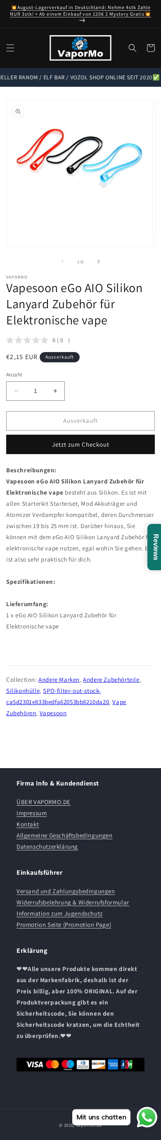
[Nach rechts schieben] (99, 261)
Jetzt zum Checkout (80, 444)
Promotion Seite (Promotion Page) (64, 924)
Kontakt (28, 824)
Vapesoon (53, 713)
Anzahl (14, 374)
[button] (10, 48)
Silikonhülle (23, 691)
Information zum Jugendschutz (60, 913)
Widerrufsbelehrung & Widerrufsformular (73, 902)
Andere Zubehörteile (111, 679)
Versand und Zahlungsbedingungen (66, 891)
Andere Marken (59, 679)
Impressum (32, 813)
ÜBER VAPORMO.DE (44, 802)
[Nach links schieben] (62, 261)
